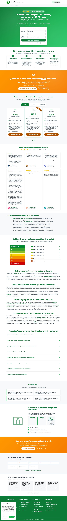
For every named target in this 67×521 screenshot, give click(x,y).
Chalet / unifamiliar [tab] (33, 104)
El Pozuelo (32, 466)
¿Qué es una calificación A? (38, 246)
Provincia (23, 31)
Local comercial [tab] (42, 104)
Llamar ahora (44, 88)
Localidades (11, 5)
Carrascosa (53, 462)
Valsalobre (11, 462)
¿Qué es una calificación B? (38, 249)
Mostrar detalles (4, 518)
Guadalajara (17, 5)
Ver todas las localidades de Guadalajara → (33, 470)
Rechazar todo (5, 516)
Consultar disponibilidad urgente (28, 88)
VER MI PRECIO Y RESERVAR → (33, 40)
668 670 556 (57, 2)
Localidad (23, 34)
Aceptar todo (11, 516)
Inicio (7, 5)
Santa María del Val (22, 467)
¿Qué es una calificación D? (38, 255)
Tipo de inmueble (23, 37)
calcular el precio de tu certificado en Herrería (33, 231)
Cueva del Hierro (23, 462)
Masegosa (42, 462)
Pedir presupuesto (15, 134)
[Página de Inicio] (8, 2)
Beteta (31, 462)
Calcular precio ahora (28, 448)
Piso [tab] (25, 104)
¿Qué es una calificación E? (38, 258)
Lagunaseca (11, 466)
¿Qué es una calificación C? (38, 252)
